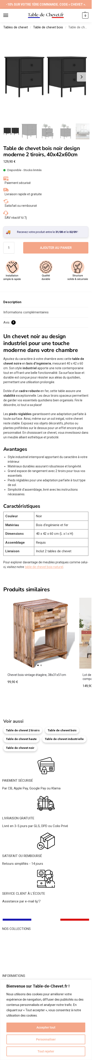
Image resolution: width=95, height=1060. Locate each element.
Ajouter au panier (56, 248)
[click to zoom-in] (45, 77)
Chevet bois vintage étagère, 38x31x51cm (37, 675)
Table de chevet (13, 937)
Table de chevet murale (19, 957)
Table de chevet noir (20, 748)
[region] (46, 1020)
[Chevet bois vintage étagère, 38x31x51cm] (39, 633)
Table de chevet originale (20, 952)
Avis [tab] (8, 322)
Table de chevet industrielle (64, 739)
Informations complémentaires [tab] (26, 312)
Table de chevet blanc (18, 947)
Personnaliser (46, 1039)
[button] (84, 15)
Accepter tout (45, 1027)
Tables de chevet (15, 27)
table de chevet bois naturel (44, 567)
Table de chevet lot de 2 (19, 967)
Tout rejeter (46, 1051)
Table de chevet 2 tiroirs (23, 730)
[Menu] (10, 15)
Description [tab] (12, 302)
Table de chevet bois (48, 27)
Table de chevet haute (21, 739)
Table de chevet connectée (21, 962)
